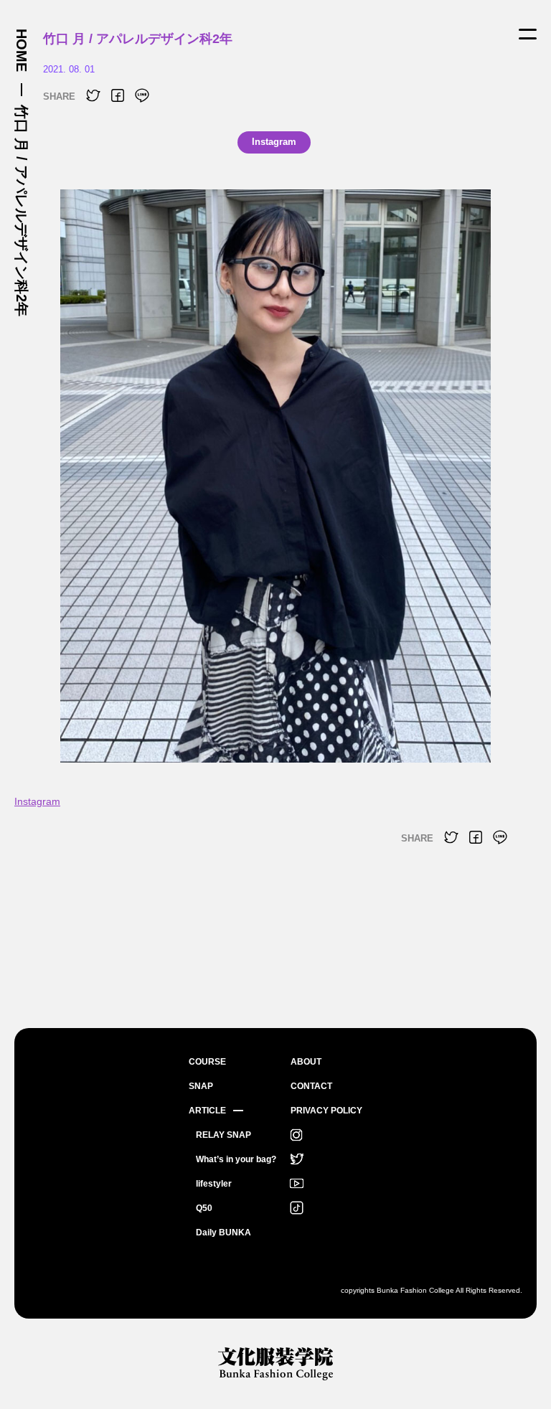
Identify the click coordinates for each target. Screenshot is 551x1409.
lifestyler (214, 1184)
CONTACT (311, 1086)
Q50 (204, 1208)
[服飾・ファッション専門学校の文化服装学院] (275, 1363)
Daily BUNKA (223, 1232)
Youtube (296, 1184)
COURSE (207, 1062)
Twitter (296, 1159)
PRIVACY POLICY (326, 1111)
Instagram (37, 801)
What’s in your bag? (236, 1159)
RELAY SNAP (223, 1135)
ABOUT (306, 1062)
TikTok (296, 1208)
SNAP (201, 1086)
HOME (21, 50)
